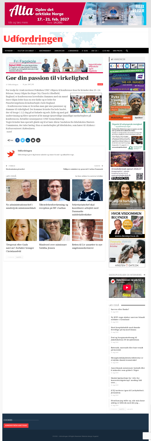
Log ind (106, 50)
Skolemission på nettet (15, 169)
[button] (127, 51)
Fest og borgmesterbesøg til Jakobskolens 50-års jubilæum (125, 338)
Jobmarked (73, 50)
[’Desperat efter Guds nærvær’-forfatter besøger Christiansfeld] (21, 230)
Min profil (117, 50)
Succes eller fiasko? (120, 309)
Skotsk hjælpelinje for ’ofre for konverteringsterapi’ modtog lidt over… (126, 380)
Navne (100, 84)
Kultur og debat (26, 50)
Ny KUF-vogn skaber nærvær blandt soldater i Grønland (128, 318)
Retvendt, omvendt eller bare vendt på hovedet (127, 348)
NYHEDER (9, 50)
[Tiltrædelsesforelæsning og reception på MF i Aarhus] (54, 190)
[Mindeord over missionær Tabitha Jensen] (54, 230)
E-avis (85, 50)
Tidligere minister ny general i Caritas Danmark (83, 169)
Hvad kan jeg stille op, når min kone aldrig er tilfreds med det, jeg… (128, 401)
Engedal (95, 436)
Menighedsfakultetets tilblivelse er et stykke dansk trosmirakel (127, 359)
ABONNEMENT (45, 50)
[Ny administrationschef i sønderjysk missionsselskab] (21, 190)
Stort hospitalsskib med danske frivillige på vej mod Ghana (125, 328)
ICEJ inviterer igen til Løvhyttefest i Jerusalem (127, 391)
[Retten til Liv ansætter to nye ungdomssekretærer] (87, 230)
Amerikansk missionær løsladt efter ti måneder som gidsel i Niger (128, 369)
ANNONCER (59, 50)
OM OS (94, 50)
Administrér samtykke (16, 425)
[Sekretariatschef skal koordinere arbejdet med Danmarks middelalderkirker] (87, 190)
